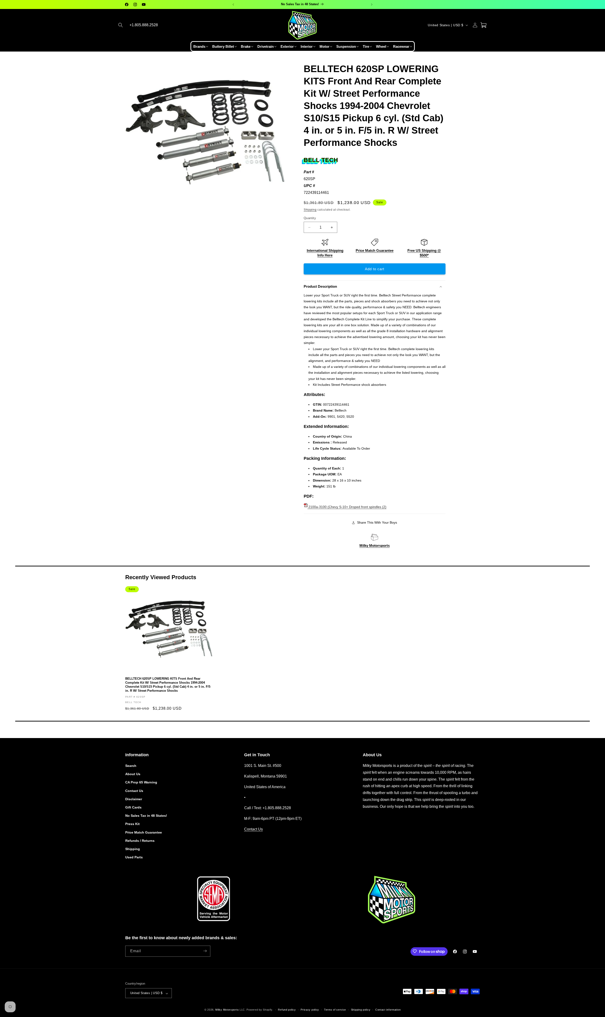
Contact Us (134, 791)
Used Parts (134, 857)
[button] (120, 25)
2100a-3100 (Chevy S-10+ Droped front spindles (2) (346, 507)
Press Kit (132, 824)
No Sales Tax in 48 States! (146, 816)
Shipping (310, 209)
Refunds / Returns (140, 841)
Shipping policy (361, 1009)
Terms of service (335, 1009)
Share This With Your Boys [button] (377, 522)
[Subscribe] (205, 950)
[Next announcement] (372, 4)
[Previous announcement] (233, 4)
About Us (132, 774)
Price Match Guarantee (374, 250)
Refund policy (287, 1009)
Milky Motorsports (374, 545)
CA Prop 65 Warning (141, 782)
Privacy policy (310, 1009)
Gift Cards (133, 807)
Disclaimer (133, 799)
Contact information (388, 1009)
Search (130, 766)
